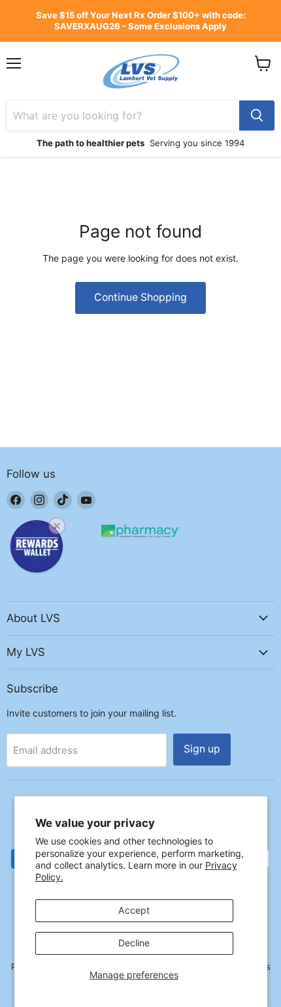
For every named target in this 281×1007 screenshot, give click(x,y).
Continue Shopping (140, 297)
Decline (134, 942)
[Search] (256, 116)
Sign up (202, 749)
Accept (134, 910)
